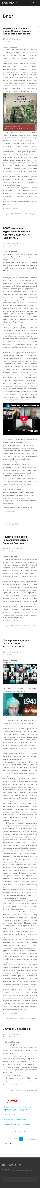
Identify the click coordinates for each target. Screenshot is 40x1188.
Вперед (32, 1139)
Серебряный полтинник (17, 1028)
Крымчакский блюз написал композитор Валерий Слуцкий (15, 540)
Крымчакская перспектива (15, 1119)
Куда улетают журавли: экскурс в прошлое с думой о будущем (17, 1108)
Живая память (10, 1115)
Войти (33, 3)
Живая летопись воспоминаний (17, 1124)
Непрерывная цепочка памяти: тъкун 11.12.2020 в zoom (16, 643)
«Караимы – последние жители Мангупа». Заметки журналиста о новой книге (17, 31)
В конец (7, 1143)
